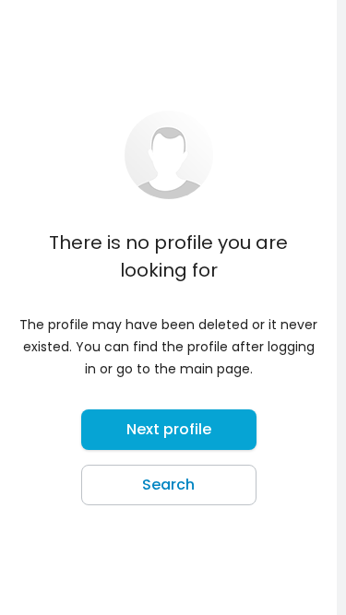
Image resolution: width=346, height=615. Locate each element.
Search (168, 484)
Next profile (168, 429)
